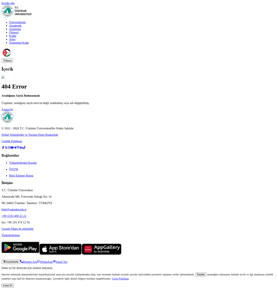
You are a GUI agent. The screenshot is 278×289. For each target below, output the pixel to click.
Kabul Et (7, 285)
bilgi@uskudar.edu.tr (14, 209)
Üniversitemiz (17, 22)
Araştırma (15, 29)
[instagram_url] (9, 148)
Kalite (12, 35)
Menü (8, 60)
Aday (12, 39)
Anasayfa (7, 109)
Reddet (201, 274)
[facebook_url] (3, 148)
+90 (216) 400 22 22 (14, 216)
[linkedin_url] (21, 148)
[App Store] (60, 253)
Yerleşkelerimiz (11, 235)
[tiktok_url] (24, 148)
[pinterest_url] (18, 148)
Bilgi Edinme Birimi (21, 175)
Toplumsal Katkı (19, 42)
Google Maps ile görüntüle (17, 228)
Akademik (15, 25)
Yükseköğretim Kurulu (23, 162)
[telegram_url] (15, 148)
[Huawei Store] (101, 253)
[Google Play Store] (20, 253)
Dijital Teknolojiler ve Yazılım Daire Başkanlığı (30, 134)
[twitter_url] (6, 148)
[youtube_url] (12, 148)
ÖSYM (13, 169)
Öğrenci (14, 32)
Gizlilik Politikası (12, 141)
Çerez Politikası (120, 278)
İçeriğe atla (8, 3)
